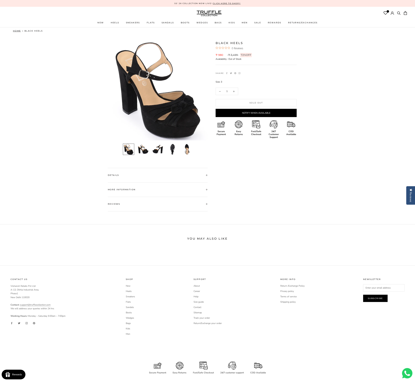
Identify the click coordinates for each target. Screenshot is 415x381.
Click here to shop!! (227, 3)
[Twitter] (231, 73)
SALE (257, 22)
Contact (197, 307)
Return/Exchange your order (208, 323)
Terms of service (288, 296)
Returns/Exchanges (303, 22)
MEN (245, 22)
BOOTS (185, 22)
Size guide (199, 301)
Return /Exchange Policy (292, 285)
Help (196, 296)
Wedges (130, 317)
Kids (128, 328)
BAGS (218, 22)
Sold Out (256, 103)
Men (128, 334)
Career (197, 291)
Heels (115, 22)
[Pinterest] (235, 73)
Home (17, 31)
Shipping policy (288, 301)
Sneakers (130, 296)
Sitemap (198, 312)
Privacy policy (287, 291)
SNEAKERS (133, 22)
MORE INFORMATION (122, 189)
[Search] (399, 13)
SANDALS (168, 22)
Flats (151, 22)
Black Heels (33, 31)
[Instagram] (26, 323)
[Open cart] (405, 13)
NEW (100, 22)
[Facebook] (227, 73)
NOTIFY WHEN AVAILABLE (256, 112)
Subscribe (375, 298)
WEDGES (202, 22)
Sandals (130, 307)
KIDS (232, 22)
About (197, 285)
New (128, 285)
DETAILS (113, 175)
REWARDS (274, 22)
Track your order (202, 317)
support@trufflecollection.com (35, 304)
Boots (129, 312)
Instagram (239, 73)
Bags (128, 323)
